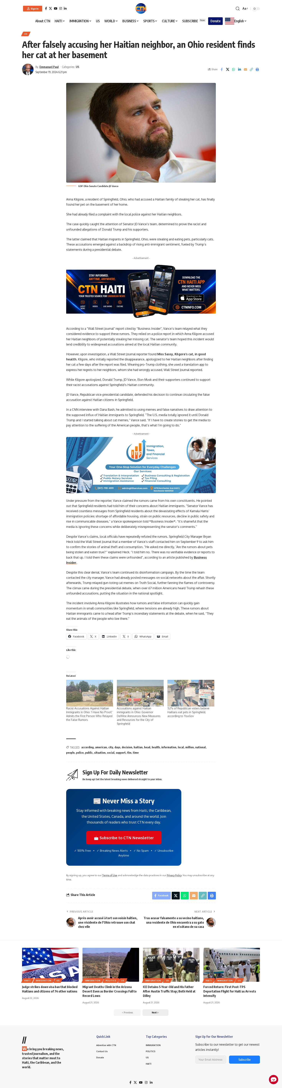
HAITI (27, 980)
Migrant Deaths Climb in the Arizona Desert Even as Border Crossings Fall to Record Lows (109, 991)
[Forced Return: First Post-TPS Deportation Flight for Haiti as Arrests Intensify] (231, 965)
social (110, 752)
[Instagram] (60, 8)
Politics (111, 980)
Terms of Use (109, 875)
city (110, 747)
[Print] (257, 69)
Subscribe (244, 1060)
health (156, 747)
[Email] (245, 69)
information (168, 747)
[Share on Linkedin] (239, 69)
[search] (238, 8)
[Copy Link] (251, 69)
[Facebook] (46, 8)
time (136, 752)
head (147, 747)
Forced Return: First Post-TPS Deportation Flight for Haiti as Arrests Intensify (229, 991)
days (117, 747)
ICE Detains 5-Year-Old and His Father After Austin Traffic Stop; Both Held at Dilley (169, 991)
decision (127, 747)
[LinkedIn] (65, 8)
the (129, 752)
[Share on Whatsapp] (233, 69)
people (70, 752)
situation (100, 752)
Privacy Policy (174, 875)
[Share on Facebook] (221, 69)
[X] (50, 8)
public (89, 752)
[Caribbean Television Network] (141, 8)
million (189, 747)
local (181, 747)
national (200, 747)
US (25, 34)
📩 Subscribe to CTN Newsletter (124, 837)
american (101, 747)
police (80, 752)
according (87, 747)
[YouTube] (55, 8)
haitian (138, 747)
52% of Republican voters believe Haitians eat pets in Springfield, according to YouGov (188, 712)
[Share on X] (227, 69)
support (121, 752)
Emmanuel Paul (49, 66)
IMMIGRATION (44, 980)
